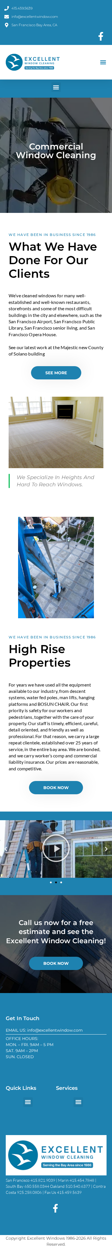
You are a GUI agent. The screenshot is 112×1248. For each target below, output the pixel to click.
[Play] (56, 849)
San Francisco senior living (50, 327)
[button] (103, 62)
